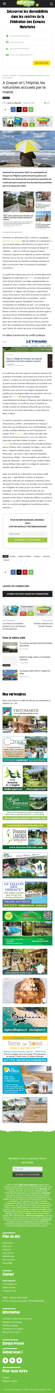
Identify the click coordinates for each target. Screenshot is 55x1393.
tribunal (6, 560)
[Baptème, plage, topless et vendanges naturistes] (10, 661)
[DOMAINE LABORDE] (25, 848)
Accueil (5, 75)
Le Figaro (37, 556)
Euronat (12, 556)
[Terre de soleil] (25, 1061)
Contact (6, 1377)
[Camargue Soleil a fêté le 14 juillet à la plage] (10, 675)
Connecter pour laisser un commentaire (27, 594)
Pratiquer (12, 75)
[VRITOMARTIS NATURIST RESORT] (25, 732)
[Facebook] (13, 109)
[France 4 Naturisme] (25, 1003)
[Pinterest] (25, 109)
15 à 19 (15, 397)
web (49, 1389)
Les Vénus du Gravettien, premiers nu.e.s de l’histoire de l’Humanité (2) (14, 626)
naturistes (46, 556)
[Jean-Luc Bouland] (4, 103)
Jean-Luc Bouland (14, 103)
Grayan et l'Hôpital (24, 556)
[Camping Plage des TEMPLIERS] (25, 819)
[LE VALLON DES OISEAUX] (25, 907)
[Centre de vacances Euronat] (25, 1122)
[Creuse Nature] (27, 945)
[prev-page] (4, 684)
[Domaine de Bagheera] (25, 1032)
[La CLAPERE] (25, 878)
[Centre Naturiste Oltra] (27, 1093)
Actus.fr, (18, 433)
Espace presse (13, 1343)
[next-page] (8, 684)
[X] (19, 109)
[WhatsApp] (30, 109)
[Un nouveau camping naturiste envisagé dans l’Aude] (10, 647)
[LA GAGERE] (25, 790)
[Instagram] (12, 1360)
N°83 (31, 278)
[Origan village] (25, 761)
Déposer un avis (10, 1381)
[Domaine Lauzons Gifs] (25, 974)
